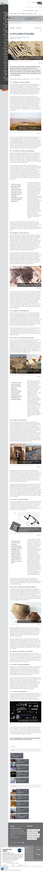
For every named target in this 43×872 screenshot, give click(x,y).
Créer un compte (39, 866)
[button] (2, 869)
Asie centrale (34, 838)
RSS (35, 2)
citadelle (37, 836)
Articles (14, 22)
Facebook (31, 2)
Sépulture (33, 836)
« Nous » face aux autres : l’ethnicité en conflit (21, 781)
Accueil (11, 22)
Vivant (11, 13)
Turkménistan (34, 830)
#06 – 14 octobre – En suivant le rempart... (6, 42)
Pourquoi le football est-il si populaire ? (21, 768)
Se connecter (33, 866)
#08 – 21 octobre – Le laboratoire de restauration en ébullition (7, 54)
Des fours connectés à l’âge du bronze (21, 798)
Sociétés (18, 13)
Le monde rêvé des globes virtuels (21, 775)
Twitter (30, 2)
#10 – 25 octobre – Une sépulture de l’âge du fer (6, 70)
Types (40, 13)
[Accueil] (4, 3)
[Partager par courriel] (20, 842)
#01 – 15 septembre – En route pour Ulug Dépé (6, 12)
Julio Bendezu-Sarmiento (19, 37)
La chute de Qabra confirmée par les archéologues (16, 756)
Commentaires (7, 87)
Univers (22, 13)
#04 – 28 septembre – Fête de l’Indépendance (7, 29)
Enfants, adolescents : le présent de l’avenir (21, 762)
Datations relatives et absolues (20, 804)
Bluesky (32, 2)
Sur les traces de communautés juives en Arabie (20, 792)
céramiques (37, 834)
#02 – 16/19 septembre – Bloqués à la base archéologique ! (7, 18)
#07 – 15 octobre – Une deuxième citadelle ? (6, 48)
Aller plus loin (6, 85)
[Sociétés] (13, 762)
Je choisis (13, 865)
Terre (26, 13)
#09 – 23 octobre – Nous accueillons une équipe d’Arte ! (6, 62)
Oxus (38, 830)
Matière (15, 13)
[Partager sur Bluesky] (38, 854)
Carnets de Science (33, 79)
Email (40, 854)
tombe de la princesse (31, 834)
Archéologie (19, 28)
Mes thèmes (35, 13)
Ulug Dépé (29, 830)
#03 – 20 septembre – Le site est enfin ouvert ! (6, 24)
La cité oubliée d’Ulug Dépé (19, 22)
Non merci (5, 865)
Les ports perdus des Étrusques (20, 811)
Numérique (30, 13)
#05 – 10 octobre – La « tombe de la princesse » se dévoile (6, 34)
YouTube (34, 2)
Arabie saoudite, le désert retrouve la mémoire (21, 817)
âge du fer (29, 838)
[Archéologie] (13, 792)
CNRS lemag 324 (25, 849)
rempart (29, 836)
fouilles (29, 832)
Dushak (32, 832)
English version (39, 10)
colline (36, 832)
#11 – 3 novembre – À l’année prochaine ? (6, 77)
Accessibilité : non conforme (25, 866)
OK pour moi (20, 865)
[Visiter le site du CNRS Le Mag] (39, 3)
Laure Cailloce (27, 37)
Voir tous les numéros (26, 852)
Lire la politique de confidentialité (7, 861)
